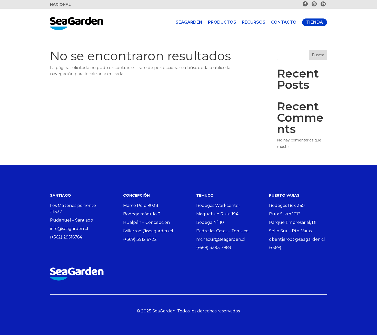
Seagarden (189, 22)
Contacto (283, 22)
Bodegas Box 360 (287, 205)
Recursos (253, 22)
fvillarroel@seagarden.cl (148, 230)
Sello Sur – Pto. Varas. (290, 230)
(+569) (275, 247)
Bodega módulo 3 (141, 214)
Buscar (318, 55)
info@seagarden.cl (69, 228)
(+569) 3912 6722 (140, 239)
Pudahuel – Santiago (71, 220)
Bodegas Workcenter (218, 205)
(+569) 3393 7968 (213, 247)
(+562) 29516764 (66, 237)
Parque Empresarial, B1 (292, 222)
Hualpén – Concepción (146, 222)
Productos (222, 22)
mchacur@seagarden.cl (220, 239)
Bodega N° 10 (210, 222)
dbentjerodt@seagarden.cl (297, 239)
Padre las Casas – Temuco (222, 230)
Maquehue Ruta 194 (217, 214)
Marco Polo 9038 (140, 205)
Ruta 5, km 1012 (285, 214)
